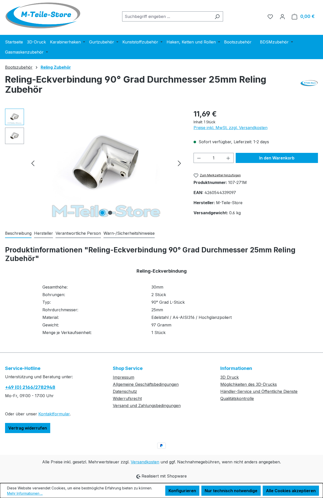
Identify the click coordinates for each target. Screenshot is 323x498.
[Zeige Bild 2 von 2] (110, 213)
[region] (94, 163)
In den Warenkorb (276, 157)
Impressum (123, 377)
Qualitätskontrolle (237, 398)
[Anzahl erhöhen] (228, 158)
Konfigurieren (182, 490)
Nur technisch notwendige (231, 490)
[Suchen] (217, 16)
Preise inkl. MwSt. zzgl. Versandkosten (230, 127)
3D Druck (229, 377)
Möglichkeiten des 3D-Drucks (248, 384)
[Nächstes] (179, 163)
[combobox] (166, 16)
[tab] (18, 233)
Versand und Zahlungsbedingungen (147, 405)
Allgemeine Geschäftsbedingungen (146, 384)
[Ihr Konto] (282, 16)
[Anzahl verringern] (199, 158)
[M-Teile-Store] (309, 86)
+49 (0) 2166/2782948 (30, 387)
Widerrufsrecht (127, 398)
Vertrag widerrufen (27, 428)
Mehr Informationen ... (25, 493)
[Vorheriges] (33, 163)
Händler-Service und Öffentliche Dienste (259, 391)
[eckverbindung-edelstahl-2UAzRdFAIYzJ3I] (106, 163)
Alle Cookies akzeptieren (291, 490)
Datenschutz (125, 391)
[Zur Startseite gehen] (43, 15)
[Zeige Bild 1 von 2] (102, 213)
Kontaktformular (54, 413)
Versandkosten (145, 461)
